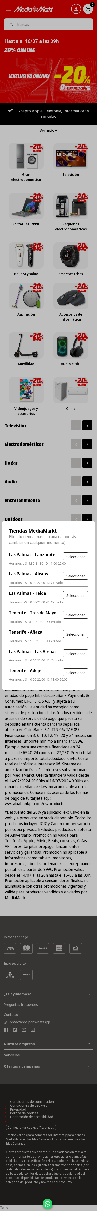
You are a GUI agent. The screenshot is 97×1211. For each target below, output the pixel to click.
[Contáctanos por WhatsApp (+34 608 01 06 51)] (92, 1206)
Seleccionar (75, 556)
